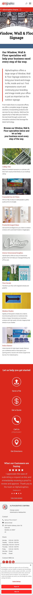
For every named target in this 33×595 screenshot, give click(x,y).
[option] (16, 480)
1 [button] (12, 493)
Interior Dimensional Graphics (12, 253)
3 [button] (16, 493)
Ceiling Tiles (6, 167)
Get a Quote (16, 410)
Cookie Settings (16, 581)
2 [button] (14, 493)
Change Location (14, 510)
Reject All (16, 586)
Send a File (16, 391)
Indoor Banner (7, 345)
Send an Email (8, 523)
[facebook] (3, 562)
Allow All (16, 591)
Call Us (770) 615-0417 (11, 520)
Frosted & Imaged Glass (10, 225)
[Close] (31, 565)
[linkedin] (10, 562)
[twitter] (6, 562)
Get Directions (16, 451)
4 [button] (18, 493)
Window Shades (8, 311)
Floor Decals (6, 283)
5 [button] (21, 493)
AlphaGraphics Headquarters (18, 512)
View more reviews (16, 498)
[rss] (13, 562)
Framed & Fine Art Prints (10, 197)
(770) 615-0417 (16, 432)
